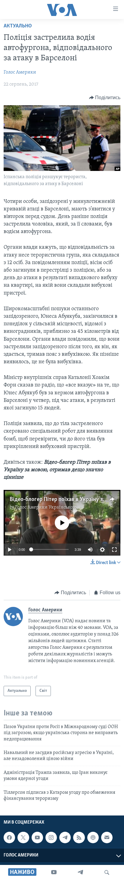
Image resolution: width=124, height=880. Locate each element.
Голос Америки (20, 72)
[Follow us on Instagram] (51, 837)
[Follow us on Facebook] (9, 837)
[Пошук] (107, 872)
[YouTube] (54, 872)
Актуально (18, 26)
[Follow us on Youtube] (37, 837)
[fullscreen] (114, 550)
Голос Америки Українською (45, 507)
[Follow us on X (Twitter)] (23, 837)
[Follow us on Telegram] (65, 837)
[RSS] (79, 837)
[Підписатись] (107, 837)
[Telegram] (80, 872)
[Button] (105, 98)
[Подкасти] (93, 837)
